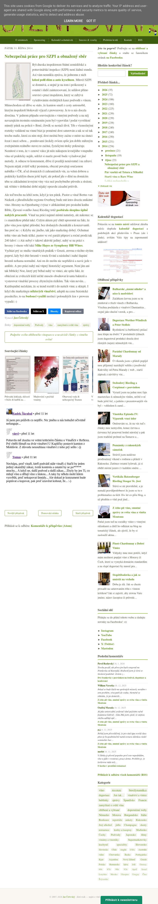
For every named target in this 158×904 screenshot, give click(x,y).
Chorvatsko (114, 854)
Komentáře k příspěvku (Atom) (51, 525)
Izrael (144, 869)
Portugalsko (141, 854)
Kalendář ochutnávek (62, 40)
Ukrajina (125, 874)
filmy (144, 834)
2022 (105, 109)
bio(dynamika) (138, 790)
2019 (105, 123)
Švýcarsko (103, 879)
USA (132, 849)
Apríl (134, 869)
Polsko (102, 864)
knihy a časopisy (123, 830)
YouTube (105, 635)
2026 (105, 90)
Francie (143, 800)
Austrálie (142, 849)
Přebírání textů (110, 40)
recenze (116, 790)
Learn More (73, 21)
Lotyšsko (103, 874)
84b (100, 869)
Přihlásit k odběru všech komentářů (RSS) (123, 775)
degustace (104, 795)
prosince (110, 150)
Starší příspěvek (83, 513)
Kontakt (128, 40)
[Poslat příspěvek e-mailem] (29, 318)
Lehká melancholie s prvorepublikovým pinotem (122, 182)
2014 (105, 146)
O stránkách (21, 40)
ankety (129, 820)
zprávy (86, 324)
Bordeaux (104, 820)
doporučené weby (22, 324)
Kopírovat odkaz (73, 311)
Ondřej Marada (106, 707)
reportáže (117, 820)
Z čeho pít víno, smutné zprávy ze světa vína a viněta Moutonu (129, 512)
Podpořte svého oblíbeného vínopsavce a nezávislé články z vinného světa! (49, 337)
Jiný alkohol (105, 825)
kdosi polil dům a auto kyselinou (53, 79)
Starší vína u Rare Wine (119, 176)
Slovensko (141, 844)
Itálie (144, 815)
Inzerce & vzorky (88, 40)
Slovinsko (103, 849)
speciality (122, 844)
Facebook (105, 639)
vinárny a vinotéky (109, 839)
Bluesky (54, 311)
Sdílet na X (38, 311)
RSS (140, 40)
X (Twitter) (106, 644)
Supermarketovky (137, 839)
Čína (145, 874)
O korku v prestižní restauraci (112, 765)
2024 (105, 99)
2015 (105, 141)
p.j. (99, 729)
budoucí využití (36, 296)
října (108, 160)
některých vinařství (42, 291)
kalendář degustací (131, 228)
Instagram (105, 631)
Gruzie (143, 859)
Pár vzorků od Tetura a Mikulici (124, 172)
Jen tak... (119, 795)
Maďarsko (141, 830)
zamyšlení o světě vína (67, 324)
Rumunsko (114, 864)
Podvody (39, 324)
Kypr (101, 859)
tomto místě (122, 224)
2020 (105, 118)
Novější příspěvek (16, 513)
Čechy (102, 834)
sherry (143, 825)
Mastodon (105, 648)
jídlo (118, 825)
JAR (133, 864)
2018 (105, 127)
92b (125, 869)
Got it (91, 21)
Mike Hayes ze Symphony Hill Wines (58, 245)
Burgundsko (131, 815)
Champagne (130, 825)
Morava (116, 815)
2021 (105, 113)
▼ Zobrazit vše (105, 186)
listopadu (111, 155)
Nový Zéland (129, 859)
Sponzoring (39, 40)
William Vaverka (106, 685)
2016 (105, 137)
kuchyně (103, 844)
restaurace (104, 830)
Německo (104, 815)
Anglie (123, 849)
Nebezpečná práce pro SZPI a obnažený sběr (46, 56)
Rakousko (141, 820)
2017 (105, 132)
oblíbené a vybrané (109, 810)
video (101, 854)
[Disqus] (49, 455)
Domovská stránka (50, 513)
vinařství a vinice (137, 795)
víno (50, 324)
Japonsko (131, 834)
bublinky (103, 800)
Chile (114, 849)
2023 (105, 104)
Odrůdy (143, 864)
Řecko (127, 854)
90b (117, 869)
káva (126, 864)
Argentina (113, 859)
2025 (105, 94)
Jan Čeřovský (21, 318)
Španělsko (129, 800)
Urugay (135, 874)
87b (109, 869)
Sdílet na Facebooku (17, 311)
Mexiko (114, 874)
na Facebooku (114, 57)
